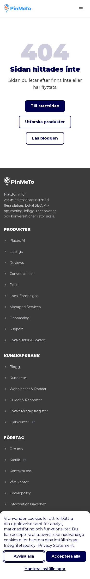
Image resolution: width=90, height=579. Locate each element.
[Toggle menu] (81, 8)
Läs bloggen (45, 138)
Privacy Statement (56, 545)
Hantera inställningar (45, 568)
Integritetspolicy (20, 545)
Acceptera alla (66, 556)
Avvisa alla (24, 556)
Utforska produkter (45, 122)
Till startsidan (45, 106)
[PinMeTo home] (17, 8)
